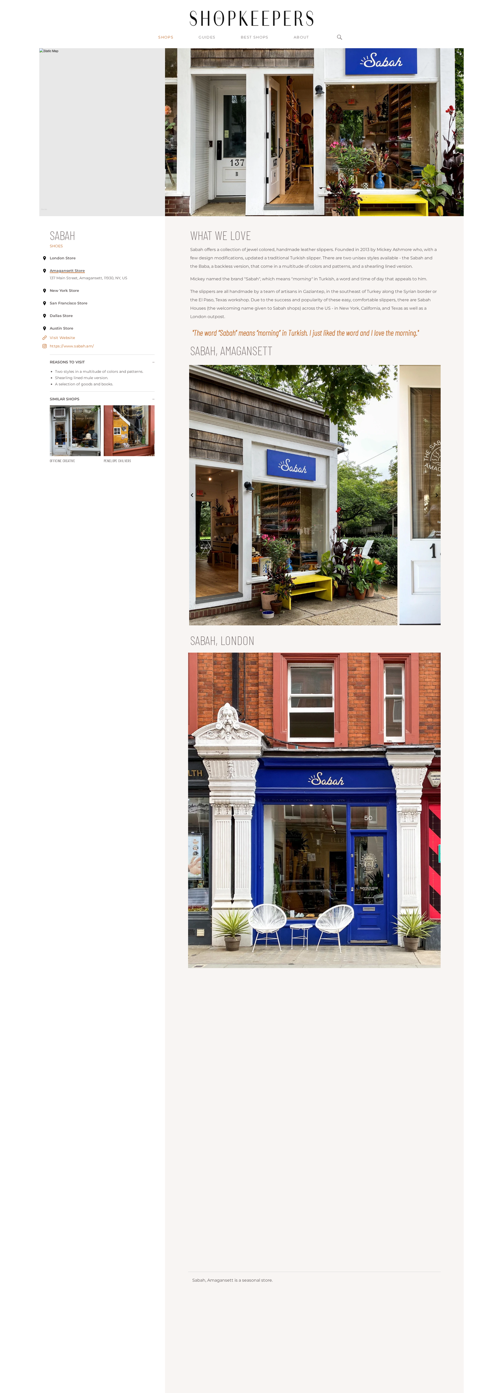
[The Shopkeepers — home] (251, 18)
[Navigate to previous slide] (192, 495)
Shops (165, 37)
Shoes (56, 246)
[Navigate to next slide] (437, 495)
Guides (207, 37)
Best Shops (255, 37)
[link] (75, 434)
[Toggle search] (339, 37)
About (301, 37)
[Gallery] (314, 495)
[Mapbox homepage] (44, 212)
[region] (102, 132)
